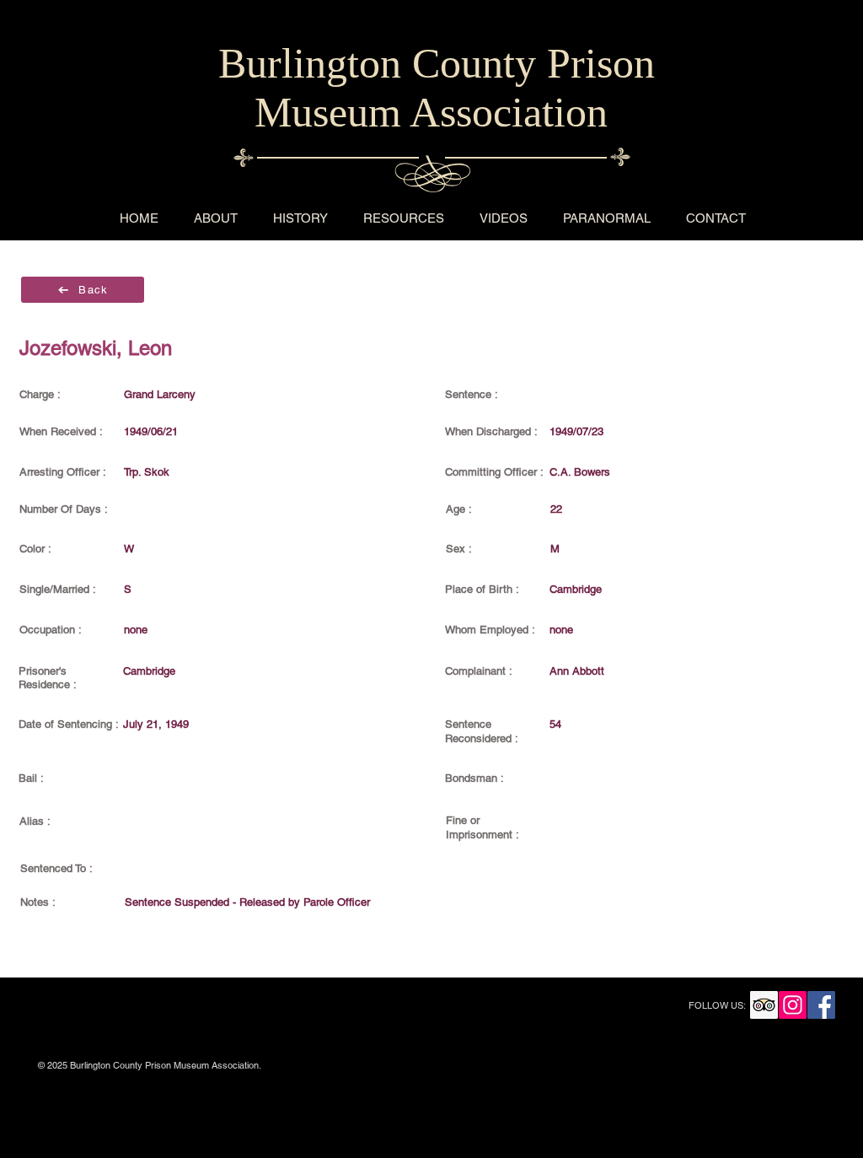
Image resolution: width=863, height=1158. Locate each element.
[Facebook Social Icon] (821, 1005)
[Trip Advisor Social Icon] (764, 1005)
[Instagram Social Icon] (793, 1005)
